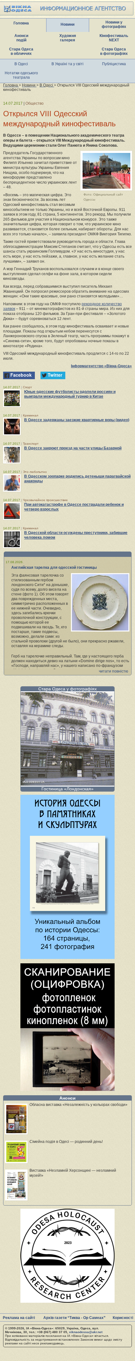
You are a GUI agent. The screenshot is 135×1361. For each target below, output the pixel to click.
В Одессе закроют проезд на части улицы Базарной (73, 448)
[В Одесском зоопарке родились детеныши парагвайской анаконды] (12, 483)
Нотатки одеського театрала (21, 75)
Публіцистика (114, 64)
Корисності (123, 1318)
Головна (21, 23)
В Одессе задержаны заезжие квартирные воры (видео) (76, 420)
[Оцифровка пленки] (67, 1089)
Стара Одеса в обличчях (21, 51)
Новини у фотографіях (114, 24)
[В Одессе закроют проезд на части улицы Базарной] (12, 455)
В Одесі (21, 64)
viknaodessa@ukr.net (85, 1332)
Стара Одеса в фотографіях (114, 51)
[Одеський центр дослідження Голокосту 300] (67, 1301)
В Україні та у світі (67, 64)
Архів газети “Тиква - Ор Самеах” (74, 1318)
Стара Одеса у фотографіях (67, 688)
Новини (67, 24)
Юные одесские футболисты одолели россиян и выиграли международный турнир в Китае (70, 394)
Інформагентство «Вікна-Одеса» (101, 366)
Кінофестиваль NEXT (114, 38)
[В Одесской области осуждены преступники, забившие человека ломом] (12, 539)
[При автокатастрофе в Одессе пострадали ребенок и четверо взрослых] (12, 511)
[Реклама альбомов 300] (67, 957)
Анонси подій (21, 38)
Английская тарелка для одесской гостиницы (54, 567)
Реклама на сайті (19, 1318)
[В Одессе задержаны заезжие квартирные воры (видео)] (12, 426)
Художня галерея (67, 38)
